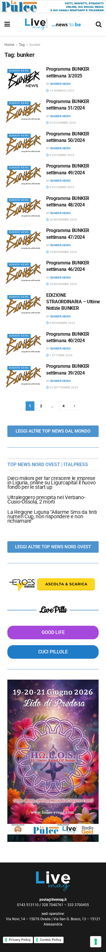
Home (9, 45)
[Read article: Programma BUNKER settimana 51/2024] (23, 112)
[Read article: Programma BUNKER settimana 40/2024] (23, 345)
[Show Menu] (7, 24)
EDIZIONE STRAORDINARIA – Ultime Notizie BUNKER (73, 301)
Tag (22, 45)
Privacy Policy (20, 940)
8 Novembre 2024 (62, 322)
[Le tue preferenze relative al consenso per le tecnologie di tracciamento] (95, 941)
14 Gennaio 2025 (61, 90)
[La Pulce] (53, 6)
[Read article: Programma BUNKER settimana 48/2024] (23, 209)
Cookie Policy (50, 940)
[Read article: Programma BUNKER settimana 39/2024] (23, 377)
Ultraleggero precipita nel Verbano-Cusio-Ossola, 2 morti (46, 499)
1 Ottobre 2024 (60, 355)
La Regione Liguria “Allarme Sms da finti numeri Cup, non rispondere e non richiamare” (52, 516)
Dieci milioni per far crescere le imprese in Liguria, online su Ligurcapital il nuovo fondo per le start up (51, 482)
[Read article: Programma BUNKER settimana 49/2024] (23, 177)
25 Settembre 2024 (63, 387)
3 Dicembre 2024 (61, 187)
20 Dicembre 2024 (62, 122)
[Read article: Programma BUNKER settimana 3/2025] (23, 80)
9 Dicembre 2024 (61, 155)
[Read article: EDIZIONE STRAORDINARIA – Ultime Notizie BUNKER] (23, 306)
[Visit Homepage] (53, 24)
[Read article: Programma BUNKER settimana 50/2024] (23, 144)
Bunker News (19, 70)
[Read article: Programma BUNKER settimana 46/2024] (23, 273)
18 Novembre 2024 (63, 252)
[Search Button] (99, 24)
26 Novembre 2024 (63, 219)
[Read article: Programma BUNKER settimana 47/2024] (23, 241)
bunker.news (60, 83)
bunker (34, 45)
